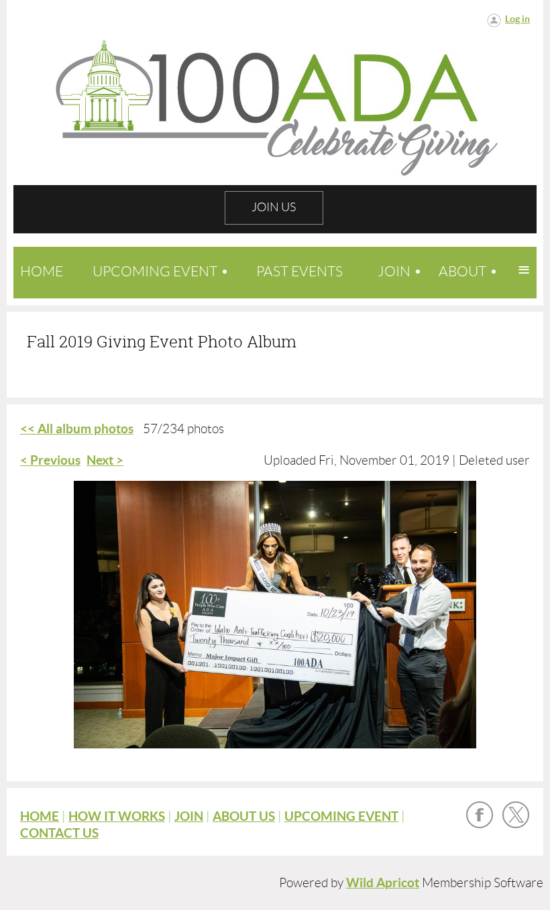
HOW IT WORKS (116, 816)
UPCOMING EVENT (341, 816)
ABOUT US (244, 816)
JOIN (188, 816)
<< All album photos (76, 429)
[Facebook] (479, 814)
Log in (517, 18)
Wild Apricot (382, 883)
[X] (515, 814)
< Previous (50, 460)
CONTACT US (59, 833)
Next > (105, 460)
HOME (39, 816)
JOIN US (274, 207)
